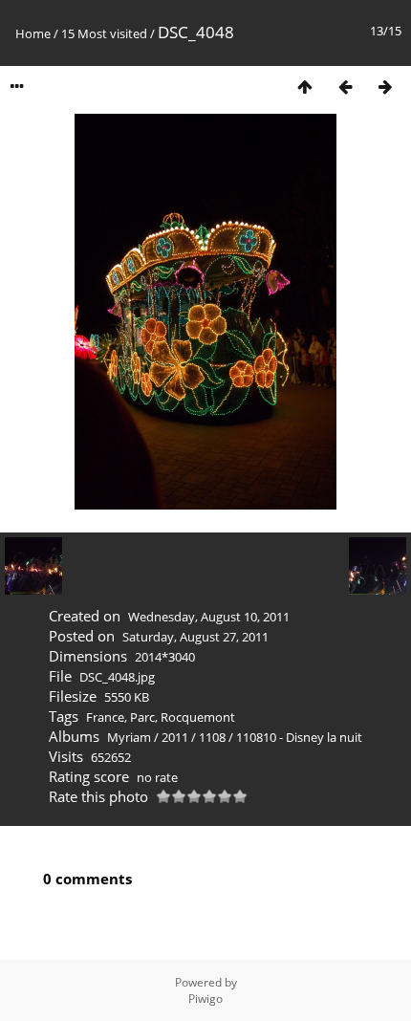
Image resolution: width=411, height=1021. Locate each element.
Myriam (129, 737)
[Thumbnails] (305, 87)
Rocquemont (198, 717)
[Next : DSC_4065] (385, 87)
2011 (175, 737)
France (105, 717)
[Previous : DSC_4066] (345, 87)
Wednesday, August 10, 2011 (209, 616)
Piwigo (205, 998)
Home (33, 33)
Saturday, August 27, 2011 (195, 636)
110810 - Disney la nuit (299, 737)
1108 (212, 737)
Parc (142, 717)
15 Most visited (104, 33)
